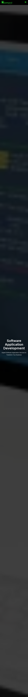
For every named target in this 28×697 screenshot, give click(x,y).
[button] (25, 2)
